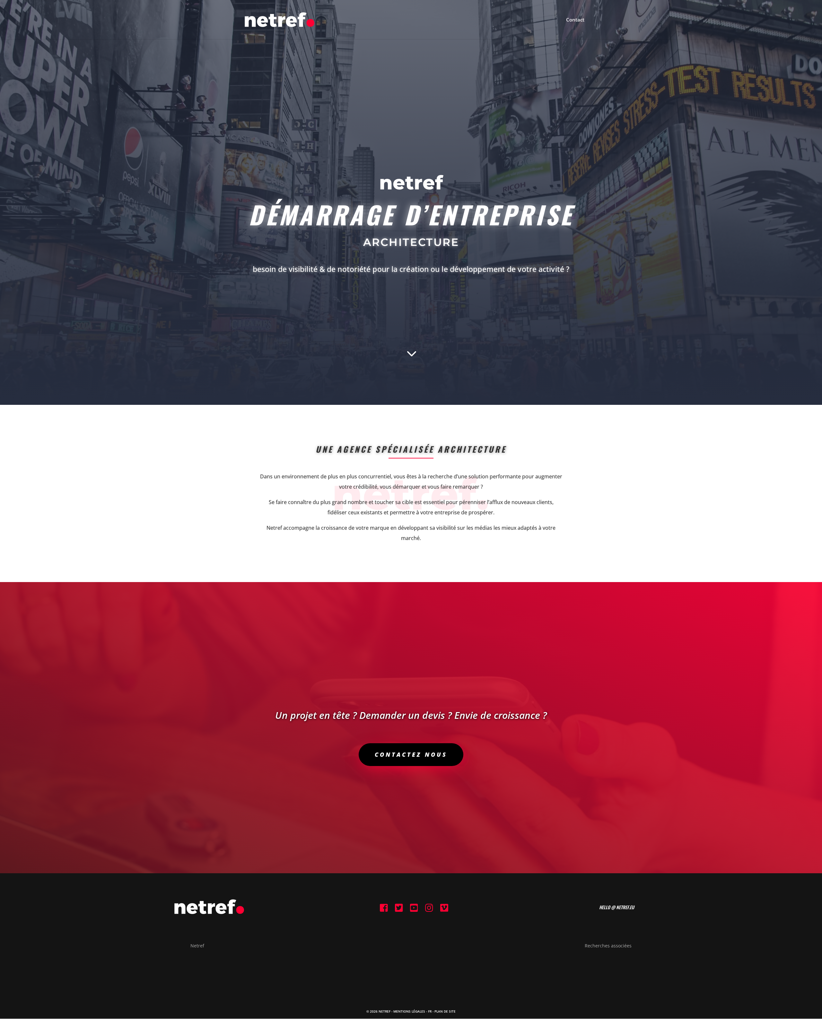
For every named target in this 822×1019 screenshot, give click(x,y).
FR (430, 1011)
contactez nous (411, 754)
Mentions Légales (409, 1011)
